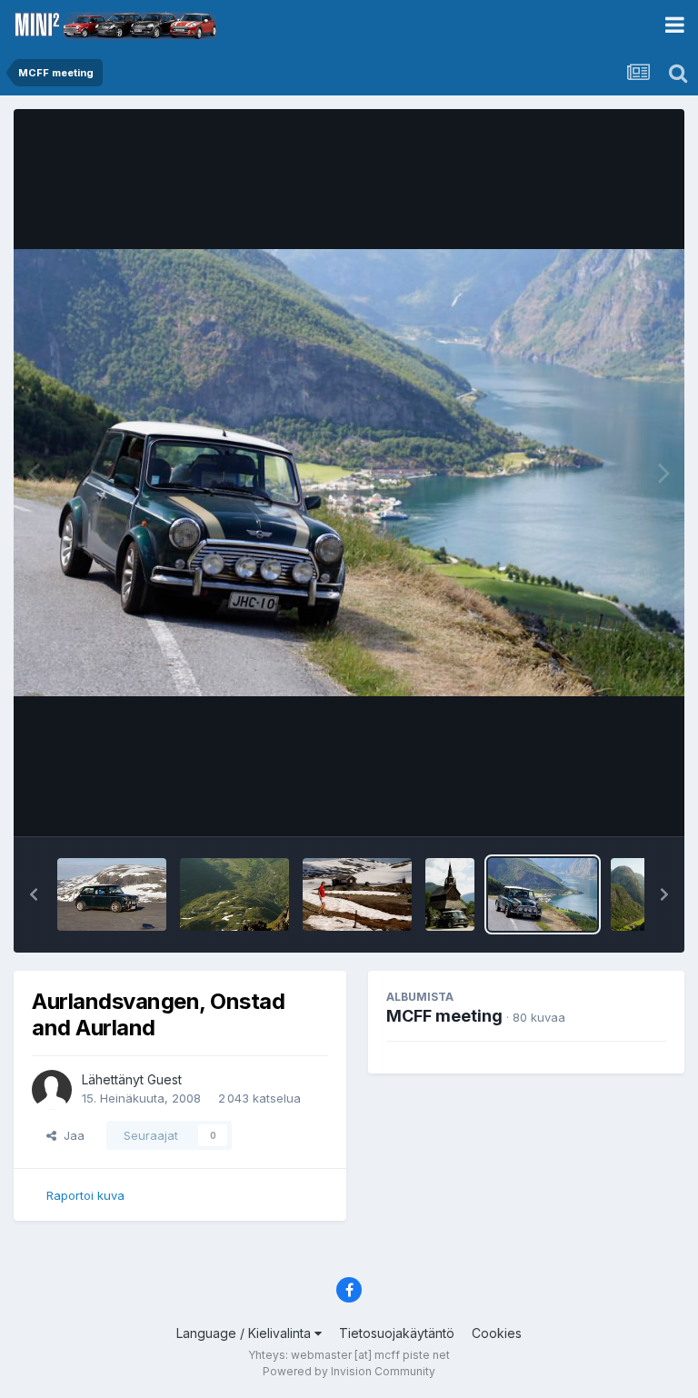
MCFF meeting (444, 1015)
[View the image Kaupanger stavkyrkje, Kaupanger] (449, 894)
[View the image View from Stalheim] (635, 894)
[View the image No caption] (357, 894)
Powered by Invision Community (349, 1371)
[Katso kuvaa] (349, 472)
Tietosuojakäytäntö (396, 1333)
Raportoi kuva (85, 1195)
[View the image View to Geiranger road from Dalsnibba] (234, 894)
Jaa (70, 1135)
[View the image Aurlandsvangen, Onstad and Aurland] (542, 894)
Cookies (497, 1333)
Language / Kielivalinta (245, 1333)
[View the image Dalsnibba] (111, 894)
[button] (34, 894)
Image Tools (609, 803)
